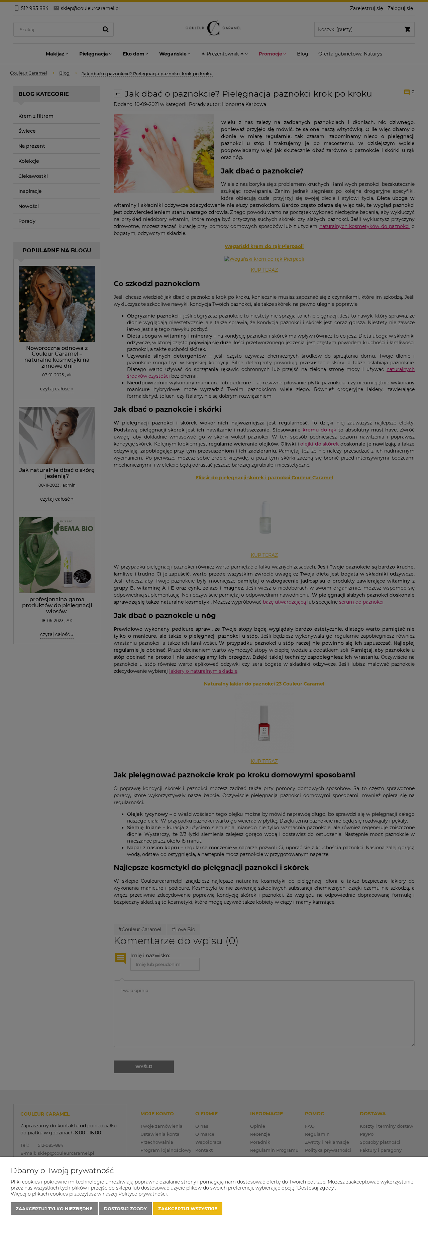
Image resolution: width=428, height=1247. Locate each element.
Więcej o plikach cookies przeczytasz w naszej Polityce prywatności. (89, 1194)
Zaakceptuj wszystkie (187, 1208)
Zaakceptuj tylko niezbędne (54, 1208)
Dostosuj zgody (125, 1208)
